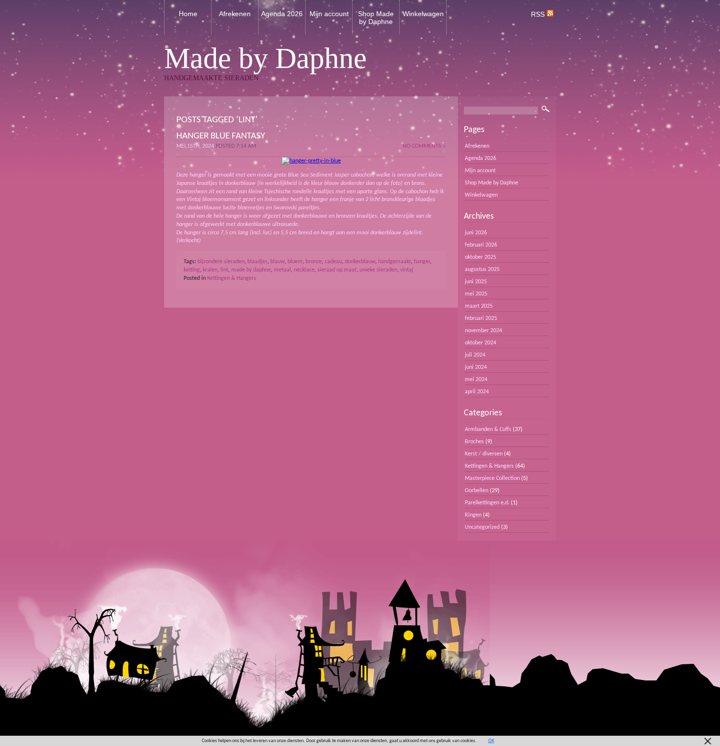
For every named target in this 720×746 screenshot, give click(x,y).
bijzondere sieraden (220, 262)
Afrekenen (235, 14)
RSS (539, 14)
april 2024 (477, 392)
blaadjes (257, 262)
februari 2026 (481, 245)
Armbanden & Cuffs (488, 429)
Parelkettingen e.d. (487, 503)
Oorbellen (476, 491)
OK (491, 741)
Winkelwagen (423, 14)
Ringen (473, 515)
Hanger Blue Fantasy (220, 136)
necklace (304, 270)
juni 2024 (476, 367)
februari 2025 (481, 318)
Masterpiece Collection (492, 478)
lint (224, 270)
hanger (422, 262)
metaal (282, 270)
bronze (314, 262)
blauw (277, 262)
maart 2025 (479, 306)
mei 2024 (476, 380)
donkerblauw (360, 262)
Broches (474, 442)
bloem (295, 262)
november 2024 (483, 331)
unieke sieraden (378, 270)
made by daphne (251, 270)
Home (188, 14)
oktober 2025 (480, 257)
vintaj (406, 270)
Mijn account (329, 14)
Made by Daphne (265, 58)
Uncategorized (482, 527)
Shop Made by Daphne (376, 17)
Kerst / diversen (484, 454)
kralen (210, 270)
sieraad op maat (337, 270)
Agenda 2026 (282, 14)
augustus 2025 (482, 269)
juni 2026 (476, 233)
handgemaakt (394, 262)
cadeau (333, 262)
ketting (192, 270)
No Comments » (424, 146)
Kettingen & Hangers (231, 278)
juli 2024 (475, 355)
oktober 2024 (480, 343)
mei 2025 (476, 294)
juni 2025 (476, 282)
